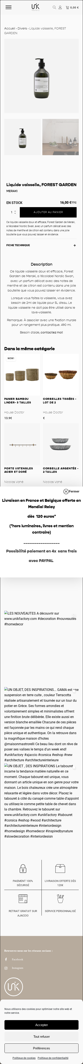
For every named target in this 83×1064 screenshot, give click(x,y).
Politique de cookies (24, 1058)
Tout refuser (41, 1036)
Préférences (41, 1048)
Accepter (41, 1025)
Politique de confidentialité (53, 1058)
